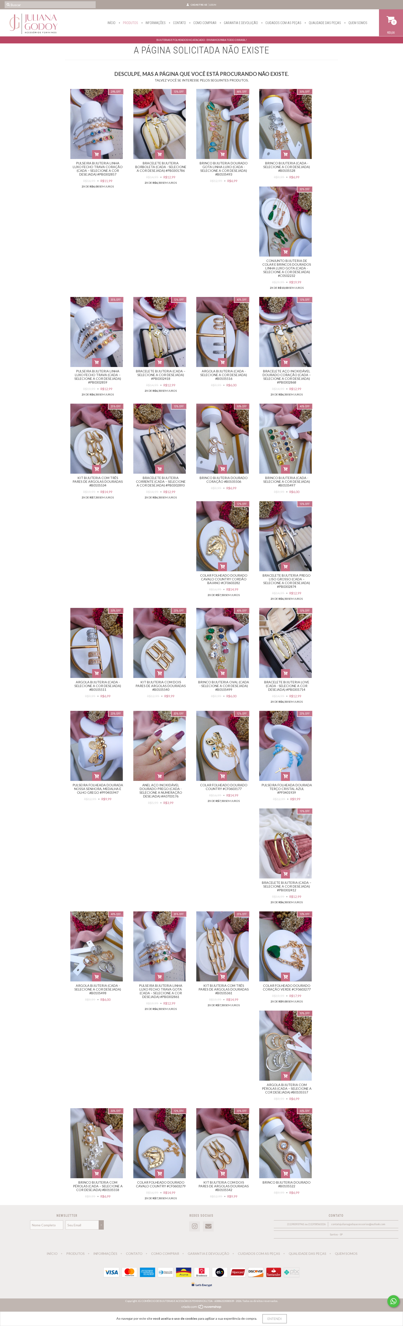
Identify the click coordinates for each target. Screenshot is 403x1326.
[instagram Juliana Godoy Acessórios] (194, 1226)
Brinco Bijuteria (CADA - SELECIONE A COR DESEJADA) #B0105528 (286, 167)
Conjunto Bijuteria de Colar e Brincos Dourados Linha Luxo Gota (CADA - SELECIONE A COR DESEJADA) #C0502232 (286, 268)
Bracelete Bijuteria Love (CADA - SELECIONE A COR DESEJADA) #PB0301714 (286, 685)
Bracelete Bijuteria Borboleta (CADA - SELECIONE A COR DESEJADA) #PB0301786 (160, 167)
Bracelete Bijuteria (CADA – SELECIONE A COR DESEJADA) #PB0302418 (160, 375)
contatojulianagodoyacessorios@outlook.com (358, 1224)
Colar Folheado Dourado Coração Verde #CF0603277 (287, 987)
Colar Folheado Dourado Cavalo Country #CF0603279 (161, 1184)
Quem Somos (357, 23)
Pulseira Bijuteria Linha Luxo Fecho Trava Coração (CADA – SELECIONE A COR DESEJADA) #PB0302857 (98, 168)
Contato (179, 23)
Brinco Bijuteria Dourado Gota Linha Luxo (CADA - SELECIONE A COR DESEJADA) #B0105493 (224, 168)
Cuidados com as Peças (283, 23)
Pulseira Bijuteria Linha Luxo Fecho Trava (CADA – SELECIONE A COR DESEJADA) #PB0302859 (97, 376)
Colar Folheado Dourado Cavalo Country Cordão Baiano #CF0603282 (223, 579)
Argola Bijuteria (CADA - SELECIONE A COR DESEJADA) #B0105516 (223, 375)
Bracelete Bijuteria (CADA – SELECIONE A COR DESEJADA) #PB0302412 (286, 886)
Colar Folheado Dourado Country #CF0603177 (223, 787)
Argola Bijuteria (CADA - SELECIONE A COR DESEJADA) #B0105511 (97, 685)
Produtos (130, 23)
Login (212, 4)
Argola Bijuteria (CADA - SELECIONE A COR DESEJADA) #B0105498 (97, 989)
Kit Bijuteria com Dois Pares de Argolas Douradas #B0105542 (223, 1186)
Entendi (275, 1319)
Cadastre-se (199, 4)
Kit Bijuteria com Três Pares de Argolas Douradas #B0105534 (98, 481)
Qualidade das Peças (324, 23)
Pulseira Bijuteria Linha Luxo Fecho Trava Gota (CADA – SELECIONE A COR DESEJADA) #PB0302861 (160, 991)
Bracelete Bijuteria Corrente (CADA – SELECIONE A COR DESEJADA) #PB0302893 (161, 481)
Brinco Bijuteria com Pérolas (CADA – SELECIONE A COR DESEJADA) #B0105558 (98, 1186)
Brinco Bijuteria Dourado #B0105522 (287, 1184)
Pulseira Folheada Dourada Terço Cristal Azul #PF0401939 (286, 788)
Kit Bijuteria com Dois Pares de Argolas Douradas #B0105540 (160, 685)
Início (111, 23)
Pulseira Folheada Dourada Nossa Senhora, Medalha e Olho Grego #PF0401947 (98, 788)
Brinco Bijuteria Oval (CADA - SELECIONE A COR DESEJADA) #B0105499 (223, 685)
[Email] (208, 1226)
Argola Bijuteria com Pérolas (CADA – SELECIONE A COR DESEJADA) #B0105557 (287, 1088)
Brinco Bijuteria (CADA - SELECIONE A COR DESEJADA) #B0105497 (286, 481)
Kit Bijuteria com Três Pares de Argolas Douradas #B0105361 (223, 989)
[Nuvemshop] (201, 1307)
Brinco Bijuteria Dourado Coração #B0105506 (224, 479)
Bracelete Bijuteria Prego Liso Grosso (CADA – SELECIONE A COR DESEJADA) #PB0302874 (287, 581)
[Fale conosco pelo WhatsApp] (393, 1301)
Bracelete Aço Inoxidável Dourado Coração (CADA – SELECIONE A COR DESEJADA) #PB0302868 (287, 376)
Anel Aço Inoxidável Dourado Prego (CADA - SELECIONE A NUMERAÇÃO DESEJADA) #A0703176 (160, 790)
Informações (155, 23)
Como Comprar (204, 23)
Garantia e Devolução (240, 23)
